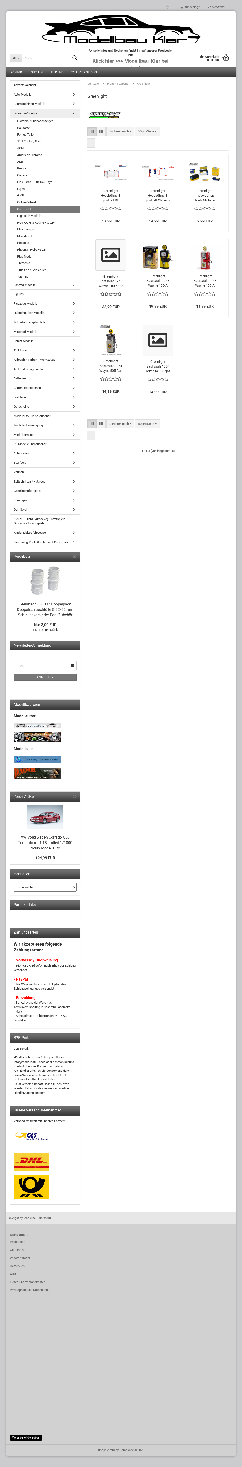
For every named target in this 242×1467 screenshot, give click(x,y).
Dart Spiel (20, 509)
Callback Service (84, 72)
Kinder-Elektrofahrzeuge (30, 532)
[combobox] (120, 131)
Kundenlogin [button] (192, 7)
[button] (170, 7)
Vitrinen (19, 472)
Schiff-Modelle (24, 341)
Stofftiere (20, 462)
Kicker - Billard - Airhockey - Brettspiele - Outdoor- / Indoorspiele (40, 521)
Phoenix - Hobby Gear (31, 249)
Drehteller (20, 397)
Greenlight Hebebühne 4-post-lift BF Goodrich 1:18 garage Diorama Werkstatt (111, 196)
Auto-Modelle (22, 94)
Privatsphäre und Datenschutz (30, 1290)
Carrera (22, 175)
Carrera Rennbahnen (27, 388)
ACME (21, 148)
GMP (20, 195)
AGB (13, 1274)
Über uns (57, 72)
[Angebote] (75, 556)
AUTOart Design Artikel (29, 369)
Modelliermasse (24, 434)
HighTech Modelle (29, 216)
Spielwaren (21, 453)
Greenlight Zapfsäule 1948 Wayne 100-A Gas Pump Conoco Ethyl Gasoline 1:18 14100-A (205, 281)
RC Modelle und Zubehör (30, 444)
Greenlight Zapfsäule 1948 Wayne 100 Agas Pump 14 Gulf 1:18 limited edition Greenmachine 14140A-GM (111, 281)
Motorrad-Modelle (25, 331)
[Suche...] (74, 58)
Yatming (22, 276)
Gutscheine (21, 406)
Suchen (37, 72)
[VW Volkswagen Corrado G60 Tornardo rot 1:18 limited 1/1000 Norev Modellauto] (45, 817)
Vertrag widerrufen (26, 1437)
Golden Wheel (26, 202)
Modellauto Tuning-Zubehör (32, 416)
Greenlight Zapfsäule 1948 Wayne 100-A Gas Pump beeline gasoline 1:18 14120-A (157, 281)
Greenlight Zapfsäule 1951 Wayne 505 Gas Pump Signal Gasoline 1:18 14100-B (110, 366)
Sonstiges (20, 500)
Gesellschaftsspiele (27, 491)
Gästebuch (17, 1266)
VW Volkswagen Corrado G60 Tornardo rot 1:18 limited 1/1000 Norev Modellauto (45, 842)
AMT (20, 162)
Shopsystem (106, 1450)
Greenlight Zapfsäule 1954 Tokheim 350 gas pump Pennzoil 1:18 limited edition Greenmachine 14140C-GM (158, 366)
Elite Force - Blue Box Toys (34, 182)
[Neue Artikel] (75, 797)
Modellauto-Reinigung (28, 425)
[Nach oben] (229, 1460)
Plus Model (24, 256)
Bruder (21, 168)
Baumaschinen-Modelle (29, 104)
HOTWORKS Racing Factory (36, 222)
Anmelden (45, 677)
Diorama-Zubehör (25, 113)
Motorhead (24, 236)
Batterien (20, 378)
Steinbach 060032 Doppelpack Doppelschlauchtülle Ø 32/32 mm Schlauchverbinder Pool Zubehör (45, 609)
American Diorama (29, 155)
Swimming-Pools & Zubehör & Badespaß (41, 542)
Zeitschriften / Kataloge (29, 481)
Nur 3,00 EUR (45, 624)
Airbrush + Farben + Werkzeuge (34, 359)
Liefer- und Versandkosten (27, 1282)
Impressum (17, 1242)
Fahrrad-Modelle (24, 285)
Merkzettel (218, 7)
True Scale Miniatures (32, 270)
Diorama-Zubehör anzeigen (35, 121)
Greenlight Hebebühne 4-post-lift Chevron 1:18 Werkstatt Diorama (158, 196)
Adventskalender (25, 85)
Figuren (19, 294)
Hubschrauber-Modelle (29, 313)
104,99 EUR (45, 858)
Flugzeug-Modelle (25, 303)
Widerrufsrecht (20, 1258)
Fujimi (21, 189)
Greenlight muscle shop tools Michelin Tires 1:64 (205, 196)
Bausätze (23, 128)
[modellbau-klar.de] (121, 30)
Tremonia (23, 263)
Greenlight (24, 209)
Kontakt (17, 72)
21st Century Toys (29, 141)
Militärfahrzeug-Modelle (29, 322)
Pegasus (23, 242)
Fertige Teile (25, 134)
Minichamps (25, 229)
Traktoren (20, 350)
